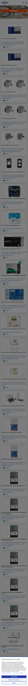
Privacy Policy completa (18, 673)
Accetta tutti (14, 676)
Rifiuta (14, 683)
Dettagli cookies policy (6, 673)
